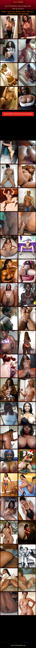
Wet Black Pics (18, 9)
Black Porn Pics (11, 6)
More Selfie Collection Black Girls (18, 114)
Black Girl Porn (24, 6)
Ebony (18, 2)
